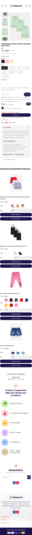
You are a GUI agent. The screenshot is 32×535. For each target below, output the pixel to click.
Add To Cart (16, 219)
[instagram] (17, 482)
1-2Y (4, 68)
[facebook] (14, 482)
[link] (16, 517)
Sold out (16, 115)
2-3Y (11, 68)
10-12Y (20, 72)
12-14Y (5, 76)
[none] (5, 14)
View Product (16, 214)
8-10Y (12, 72)
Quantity (4, 79)
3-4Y (19, 68)
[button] (16, 127)
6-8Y (4, 72)
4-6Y (26, 68)
